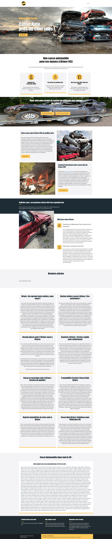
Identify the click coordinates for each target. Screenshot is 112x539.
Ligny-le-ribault (72, 488)
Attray (88, 508)
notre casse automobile (69, 171)
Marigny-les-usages (58, 486)
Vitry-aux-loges (33, 467)
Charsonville (69, 501)
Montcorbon (35, 485)
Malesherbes (34, 488)
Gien (26, 493)
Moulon (70, 483)
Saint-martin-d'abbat (70, 473)
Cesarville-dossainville (66, 502)
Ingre (22, 492)
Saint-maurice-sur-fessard (38, 473)
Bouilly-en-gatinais (25, 505)
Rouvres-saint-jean (86, 477)
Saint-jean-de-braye (47, 474)
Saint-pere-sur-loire (85, 471)
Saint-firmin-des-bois (56, 476)
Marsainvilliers (50, 486)
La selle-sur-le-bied (50, 489)
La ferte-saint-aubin (79, 489)
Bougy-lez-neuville (33, 505)
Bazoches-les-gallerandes (76, 507)
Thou (29, 470)
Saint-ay (40, 477)
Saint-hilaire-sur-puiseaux (57, 474)
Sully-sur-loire (55, 470)
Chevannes (78, 499)
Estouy (38, 495)
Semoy (88, 470)
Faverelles (34, 495)
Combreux (88, 498)
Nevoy (32, 483)
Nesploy (52, 483)
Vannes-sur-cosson (60, 468)
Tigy (27, 470)
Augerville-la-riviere (77, 508)
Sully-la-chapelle (61, 470)
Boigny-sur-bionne (79, 505)
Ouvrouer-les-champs (29, 482)
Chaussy (86, 499)
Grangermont (76, 492)
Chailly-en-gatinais (56, 502)
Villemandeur (81, 467)
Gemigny (41, 493)
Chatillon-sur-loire (24, 501)
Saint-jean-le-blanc (28, 474)
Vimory (39, 467)
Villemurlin (68, 467)
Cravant (80, 496)
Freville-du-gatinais (53, 493)
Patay (48, 480)
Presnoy (65, 479)
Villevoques (49, 467)
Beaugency (45, 507)
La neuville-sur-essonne (69, 489)
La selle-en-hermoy (59, 489)
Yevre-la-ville (23, 467)
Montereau (23, 485)
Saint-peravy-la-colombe (26, 473)
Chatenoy (46, 501)
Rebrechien (32, 479)
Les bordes (84, 488)
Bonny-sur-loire (43, 505)
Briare (54, 504)
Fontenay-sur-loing (68, 493)
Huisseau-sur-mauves (33, 492)
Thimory (33, 470)
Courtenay (84, 496)
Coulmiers (50, 498)
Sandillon (46, 471)
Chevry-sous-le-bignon (56, 499)
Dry (78, 495)
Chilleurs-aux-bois (47, 499)
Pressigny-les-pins (58, 479)
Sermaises (79, 470)
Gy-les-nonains (46, 492)
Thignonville (38, 470)
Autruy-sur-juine (61, 508)
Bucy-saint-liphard (25, 504)
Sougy (67, 470)
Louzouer (45, 488)
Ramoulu (38, 479)
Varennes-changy (52, 468)
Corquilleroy (68, 498)
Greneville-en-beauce (67, 492)
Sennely (84, 470)
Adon (60, 510)
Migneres (63, 485)
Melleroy (45, 486)
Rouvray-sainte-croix (25, 479)
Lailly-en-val (36, 489)
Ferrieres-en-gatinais (86, 493)
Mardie (81, 486)
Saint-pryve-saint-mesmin (74, 471)
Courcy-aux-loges (38, 498)
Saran (37, 471)
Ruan (65, 477)
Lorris (52, 488)
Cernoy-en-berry (74, 502)
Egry (70, 495)
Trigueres (71, 468)
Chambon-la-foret (35, 502)
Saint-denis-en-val (65, 476)
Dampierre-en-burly (38, 496)
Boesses (85, 505)
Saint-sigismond (64, 471)
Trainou (84, 468)
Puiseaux (52, 479)
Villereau (54, 467)
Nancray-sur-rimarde (62, 483)
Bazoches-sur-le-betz (65, 507)
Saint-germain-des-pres (30, 476)
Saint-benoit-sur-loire (33, 477)
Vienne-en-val (27, 468)
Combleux (23, 499)
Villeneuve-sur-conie (61, 467)
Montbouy (41, 485)
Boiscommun (71, 505)
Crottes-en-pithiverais (73, 496)
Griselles (60, 492)
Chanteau (28, 502)
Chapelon (85, 501)
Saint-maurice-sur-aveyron (50, 473)
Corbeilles (74, 498)
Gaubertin (46, 493)
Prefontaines (70, 479)
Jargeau (84, 490)
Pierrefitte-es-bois (29, 480)
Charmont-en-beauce (77, 501)
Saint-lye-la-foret (79, 473)
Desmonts (27, 496)
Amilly (48, 510)
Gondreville (81, 492)
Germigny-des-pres (34, 493)
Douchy (81, 495)
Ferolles (22, 495)
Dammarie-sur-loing (47, 496)
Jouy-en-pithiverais (78, 490)
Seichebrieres (24, 471)
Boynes (63, 504)
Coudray (63, 498)
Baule (83, 507)
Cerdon (80, 502)
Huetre (40, 492)
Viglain (22, 468)
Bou (39, 505)
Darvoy (31, 496)
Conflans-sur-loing (81, 498)
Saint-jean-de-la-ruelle (37, 474)
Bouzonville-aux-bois (77, 504)
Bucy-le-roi (31, 504)
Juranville (64, 490)
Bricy (41, 504)
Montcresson (29, 485)
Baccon (35, 508)
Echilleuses (73, 495)
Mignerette (58, 485)
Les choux (79, 488)
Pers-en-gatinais (37, 480)
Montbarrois (47, 485)
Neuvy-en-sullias (38, 483)
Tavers (42, 470)
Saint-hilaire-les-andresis (81, 474)
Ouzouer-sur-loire (67, 480)
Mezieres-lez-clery (70, 485)
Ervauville (48, 495)
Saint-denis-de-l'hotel (74, 476)
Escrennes (43, 495)
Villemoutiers (74, 467)
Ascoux (22, 510)
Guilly (51, 492)
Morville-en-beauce (76, 483)
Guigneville (55, 492)
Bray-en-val (58, 504)
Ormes (67, 482)
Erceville (52, 495)
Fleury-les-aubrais (77, 493)
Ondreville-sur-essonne (75, 482)
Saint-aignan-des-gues (58, 477)
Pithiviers (23, 480)
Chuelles (40, 499)
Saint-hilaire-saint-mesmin (69, 474)
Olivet (81, 482)
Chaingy (50, 502)
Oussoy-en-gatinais (44, 482)
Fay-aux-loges (28, 495)
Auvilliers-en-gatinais (45, 508)
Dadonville (65, 496)
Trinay (67, 468)
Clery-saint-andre (34, 499)
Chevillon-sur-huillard (70, 499)
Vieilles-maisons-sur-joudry (37, 468)
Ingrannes (26, 492)
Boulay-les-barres (86, 504)
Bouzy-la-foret (69, 504)
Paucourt (44, 480)
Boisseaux (59, 505)
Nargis (56, 483)
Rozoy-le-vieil (69, 477)
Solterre (71, 470)
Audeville (84, 508)
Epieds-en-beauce (59, 495)
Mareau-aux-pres (67, 486)
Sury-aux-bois (48, 470)
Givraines (87, 492)
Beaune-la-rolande (30, 507)
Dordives (85, 495)
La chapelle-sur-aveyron (26, 490)
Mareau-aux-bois (75, 486)
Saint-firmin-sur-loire (46, 476)
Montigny (88, 483)
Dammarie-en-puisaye (57, 496)
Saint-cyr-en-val (83, 476)
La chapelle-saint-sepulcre (38, 490)
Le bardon (31, 489)
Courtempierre (24, 498)
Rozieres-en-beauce (77, 477)
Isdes (88, 490)
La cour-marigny (87, 489)
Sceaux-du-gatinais (31, 471)
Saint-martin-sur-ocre (61, 473)
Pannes (51, 480)
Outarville (37, 482)
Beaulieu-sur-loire (38, 507)
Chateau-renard (62, 501)
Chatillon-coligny (40, 501)
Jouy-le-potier (70, 490)
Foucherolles (61, 493)
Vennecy (45, 468)
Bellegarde (23, 507)
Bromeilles (37, 504)
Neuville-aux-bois (46, 483)
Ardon (39, 510)
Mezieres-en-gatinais (79, 485)
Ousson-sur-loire (52, 482)
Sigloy (75, 470)
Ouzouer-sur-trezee (58, 480)
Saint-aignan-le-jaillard (47, 477)
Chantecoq (23, 502)
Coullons (55, 498)
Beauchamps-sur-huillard (54, 507)
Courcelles (44, 498)
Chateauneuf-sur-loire (54, 501)
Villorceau (43, 467)
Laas (44, 489)
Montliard (83, 483)
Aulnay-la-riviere (68, 508)
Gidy (28, 493)
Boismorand (64, 505)
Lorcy (55, 488)
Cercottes (85, 502)
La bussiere (58, 490)
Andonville (44, 510)
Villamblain (87, 467)
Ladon (41, 489)
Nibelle (28, 483)
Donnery (22, 496)
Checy (82, 499)
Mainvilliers (39, 488)
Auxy (39, 508)
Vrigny (28, 467)
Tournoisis (89, 468)
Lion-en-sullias (65, 488)
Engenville (66, 495)
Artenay (36, 510)
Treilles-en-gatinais (78, 468)
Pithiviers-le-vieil (84, 479)
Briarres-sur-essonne (47, 504)
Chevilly (63, 499)
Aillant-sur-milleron (54, 510)
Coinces (27, 499)
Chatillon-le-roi (32, 501)
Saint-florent (38, 476)
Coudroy (59, 498)
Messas (25, 486)
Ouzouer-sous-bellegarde (76, 480)
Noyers (85, 482)
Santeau (41, 471)
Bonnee (49, 505)
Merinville (30, 486)
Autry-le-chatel (54, 508)
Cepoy (89, 502)
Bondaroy (54, 505)
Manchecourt (27, 488)
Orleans (64, 510)
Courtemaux (30, 498)
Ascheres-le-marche (29, 510)
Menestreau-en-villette (37, 486)
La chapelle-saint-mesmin (50, 490)
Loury (49, 488)
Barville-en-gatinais (29, 508)
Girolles (22, 493)
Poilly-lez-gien (77, 479)
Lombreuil (59, 488)
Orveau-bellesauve (61, 482)
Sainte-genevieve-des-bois (54, 471)
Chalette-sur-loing (43, 502)
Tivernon (23, 470)
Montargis (52, 485)
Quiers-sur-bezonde (44, 479)
